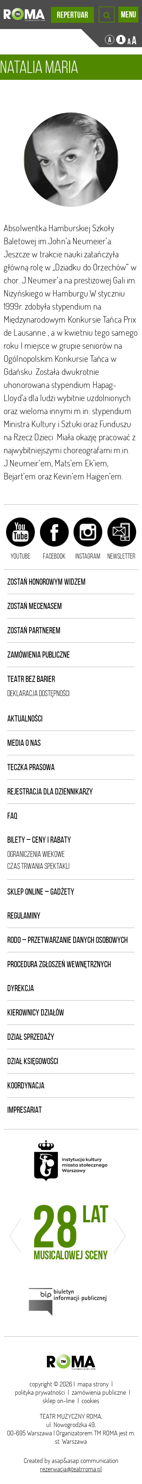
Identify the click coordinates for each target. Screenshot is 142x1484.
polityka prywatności (40, 1392)
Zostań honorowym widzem (46, 581)
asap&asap (65, 1460)
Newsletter (121, 556)
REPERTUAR (72, 15)
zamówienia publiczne (99, 1392)
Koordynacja (25, 1085)
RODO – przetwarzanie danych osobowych (67, 940)
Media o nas (24, 743)
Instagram (87, 556)
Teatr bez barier (31, 679)
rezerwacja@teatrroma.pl (71, 1469)
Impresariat (24, 1110)
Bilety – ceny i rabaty (39, 840)
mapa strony (93, 1384)
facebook (54, 556)
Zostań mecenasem (34, 606)
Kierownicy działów (35, 1012)
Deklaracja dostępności (38, 693)
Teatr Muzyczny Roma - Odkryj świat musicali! (24, 14)
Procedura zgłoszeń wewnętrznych (59, 964)
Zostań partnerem (33, 630)
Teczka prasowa (31, 767)
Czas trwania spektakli (38, 866)
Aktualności (25, 718)
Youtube (20, 556)
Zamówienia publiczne (38, 654)
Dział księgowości (32, 1061)
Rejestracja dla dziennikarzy (50, 791)
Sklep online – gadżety (40, 891)
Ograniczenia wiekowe (36, 854)
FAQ (12, 816)
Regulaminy (23, 915)
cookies (90, 1401)
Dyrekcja (20, 988)
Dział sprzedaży (30, 1037)
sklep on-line (59, 1401)
